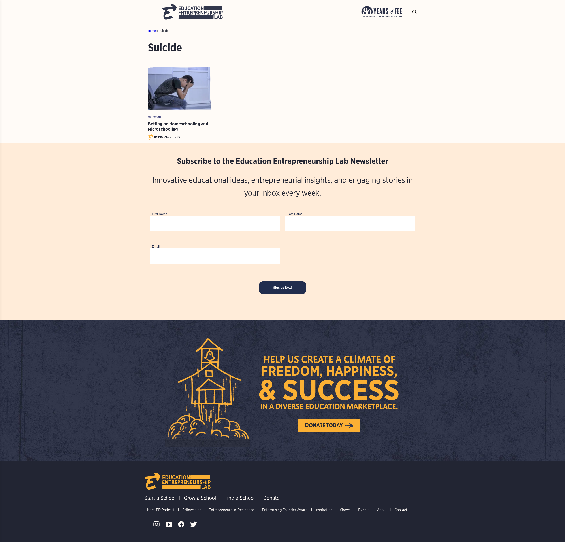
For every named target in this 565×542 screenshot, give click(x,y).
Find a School (239, 498)
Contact (401, 509)
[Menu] (150, 12)
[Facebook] (182, 526)
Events (363, 509)
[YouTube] (170, 526)
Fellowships (191, 509)
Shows (345, 509)
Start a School (160, 498)
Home (152, 30)
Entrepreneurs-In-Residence (231, 509)
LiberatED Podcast (159, 509)
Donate (271, 498)
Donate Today (324, 425)
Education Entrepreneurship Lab (192, 12)
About (382, 509)
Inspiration (323, 509)
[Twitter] (194, 526)
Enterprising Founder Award (285, 509)
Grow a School (200, 498)
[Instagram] (157, 526)
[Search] (414, 12)
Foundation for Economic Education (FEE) (383, 12)
